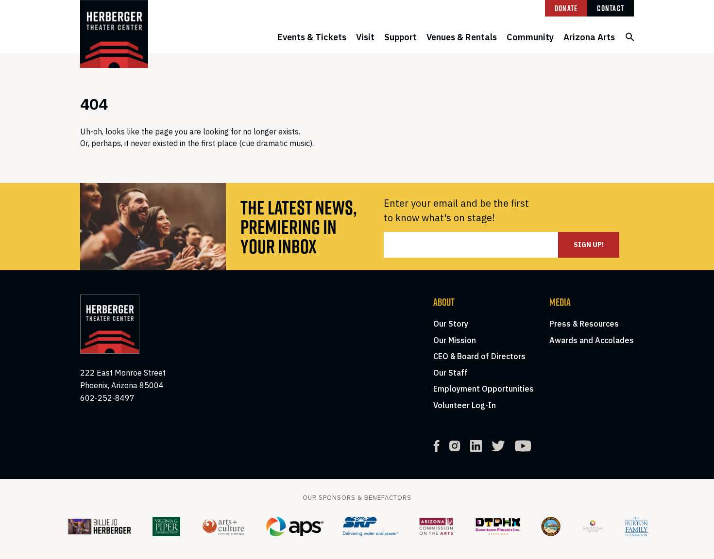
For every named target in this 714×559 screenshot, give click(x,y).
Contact (610, 8)
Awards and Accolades (591, 340)
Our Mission (454, 340)
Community (530, 37)
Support (400, 37)
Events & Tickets (311, 37)
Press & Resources (584, 324)
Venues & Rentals (461, 37)
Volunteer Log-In (464, 405)
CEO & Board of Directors (479, 356)
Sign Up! (589, 244)
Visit (365, 37)
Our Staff (450, 373)
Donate (566, 8)
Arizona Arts (589, 37)
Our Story (450, 324)
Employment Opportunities (483, 389)
